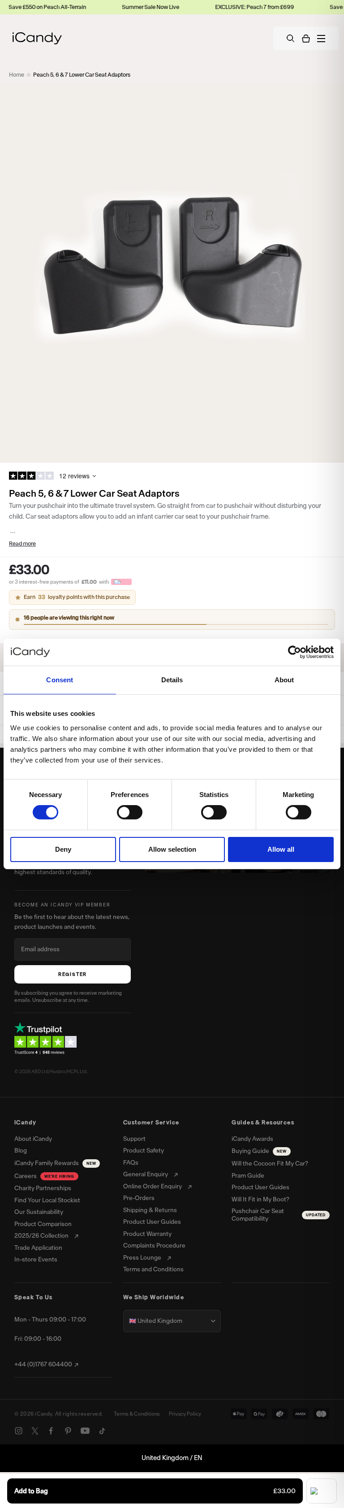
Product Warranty (147, 1234)
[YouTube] (85, 1430)
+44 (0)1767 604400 (43, 1364)
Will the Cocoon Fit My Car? (270, 1163)
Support (134, 1139)
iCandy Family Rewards (55, 1163)
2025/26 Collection (41, 1235)
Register (72, 974)
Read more (22, 543)
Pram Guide (248, 1175)
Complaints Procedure (154, 1245)
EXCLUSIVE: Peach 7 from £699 (233, 7)
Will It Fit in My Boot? (260, 1199)
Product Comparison (43, 1224)
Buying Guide (259, 1151)
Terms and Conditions (153, 1269)
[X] (35, 1430)
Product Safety (143, 1150)
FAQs (130, 1162)
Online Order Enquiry (152, 1186)
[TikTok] (102, 1430)
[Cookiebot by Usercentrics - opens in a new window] (294, 652)
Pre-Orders (139, 1198)
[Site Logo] (37, 38)
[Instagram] (18, 1430)
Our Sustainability (38, 1212)
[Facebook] (51, 1430)
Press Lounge (142, 1257)
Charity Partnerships (42, 1188)
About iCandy (33, 1139)
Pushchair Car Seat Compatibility (279, 1215)
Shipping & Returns (150, 1210)
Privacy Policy (185, 1414)
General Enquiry (145, 1174)
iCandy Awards (252, 1139)
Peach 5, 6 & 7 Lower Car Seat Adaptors (81, 74)
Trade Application (38, 1248)
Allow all (280, 849)
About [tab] (284, 680)
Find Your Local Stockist (47, 1200)
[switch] (129, 812)
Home (16, 74)
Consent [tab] (59, 680)
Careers (44, 1176)
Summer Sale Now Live (129, 7)
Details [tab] (172, 680)
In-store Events (35, 1259)
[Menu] (321, 38)
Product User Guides (152, 1222)
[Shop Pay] (321, 1491)
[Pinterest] (68, 1430)
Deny (63, 849)
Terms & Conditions (137, 1414)
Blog (20, 1150)
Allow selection (172, 849)
